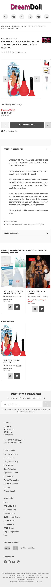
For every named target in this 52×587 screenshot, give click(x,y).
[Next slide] (37, 79)
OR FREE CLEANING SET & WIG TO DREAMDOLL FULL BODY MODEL (11, 361)
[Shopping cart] (38, 16)
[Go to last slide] (6, 79)
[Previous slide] (6, 285)
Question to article (11, 131)
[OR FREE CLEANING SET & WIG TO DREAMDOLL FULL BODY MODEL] (13, 340)
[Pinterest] (18, 561)
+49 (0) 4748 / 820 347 (15, 440)
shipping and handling (22, 573)
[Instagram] (9, 561)
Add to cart (27, 125)
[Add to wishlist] (48, 125)
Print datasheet (11, 221)
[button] (47, 62)
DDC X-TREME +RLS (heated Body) (36, 292)
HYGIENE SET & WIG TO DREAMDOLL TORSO (13, 292)
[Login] (21, 16)
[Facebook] (5, 561)
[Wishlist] (30, 16)
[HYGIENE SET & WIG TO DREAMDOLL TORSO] (13, 271)
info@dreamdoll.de (15, 443)
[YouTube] (13, 561)
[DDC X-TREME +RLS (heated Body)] (38, 271)
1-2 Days (19, 105)
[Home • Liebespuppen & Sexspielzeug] (26, 11)
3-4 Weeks (44, 297)
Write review (21, 52)
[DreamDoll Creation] (46, 38)
